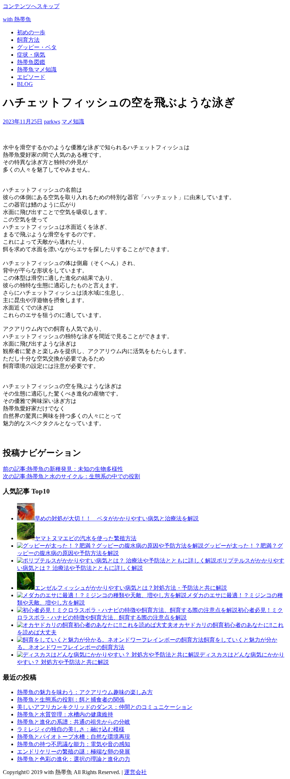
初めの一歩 (31, 32)
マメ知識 (73, 122)
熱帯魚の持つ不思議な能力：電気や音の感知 (73, 744)
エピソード (31, 77)
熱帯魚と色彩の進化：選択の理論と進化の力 (73, 759)
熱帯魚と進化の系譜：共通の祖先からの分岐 (73, 722)
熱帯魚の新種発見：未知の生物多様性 (63, 469)
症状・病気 (31, 55)
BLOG (25, 84)
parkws (52, 122)
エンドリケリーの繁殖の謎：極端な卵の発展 (73, 752)
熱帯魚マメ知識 (37, 70)
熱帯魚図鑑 (31, 62)
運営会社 (135, 772)
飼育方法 (28, 40)
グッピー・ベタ (37, 47)
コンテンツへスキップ (31, 6)
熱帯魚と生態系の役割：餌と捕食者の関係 (70, 700)
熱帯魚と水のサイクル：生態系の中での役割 (71, 476)
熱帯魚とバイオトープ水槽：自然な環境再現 (73, 737)
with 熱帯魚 (17, 19)
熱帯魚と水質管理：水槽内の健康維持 (65, 714)
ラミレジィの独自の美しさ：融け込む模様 (70, 729)
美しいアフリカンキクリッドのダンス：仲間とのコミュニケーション (104, 707)
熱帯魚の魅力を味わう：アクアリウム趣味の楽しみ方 (85, 692)
